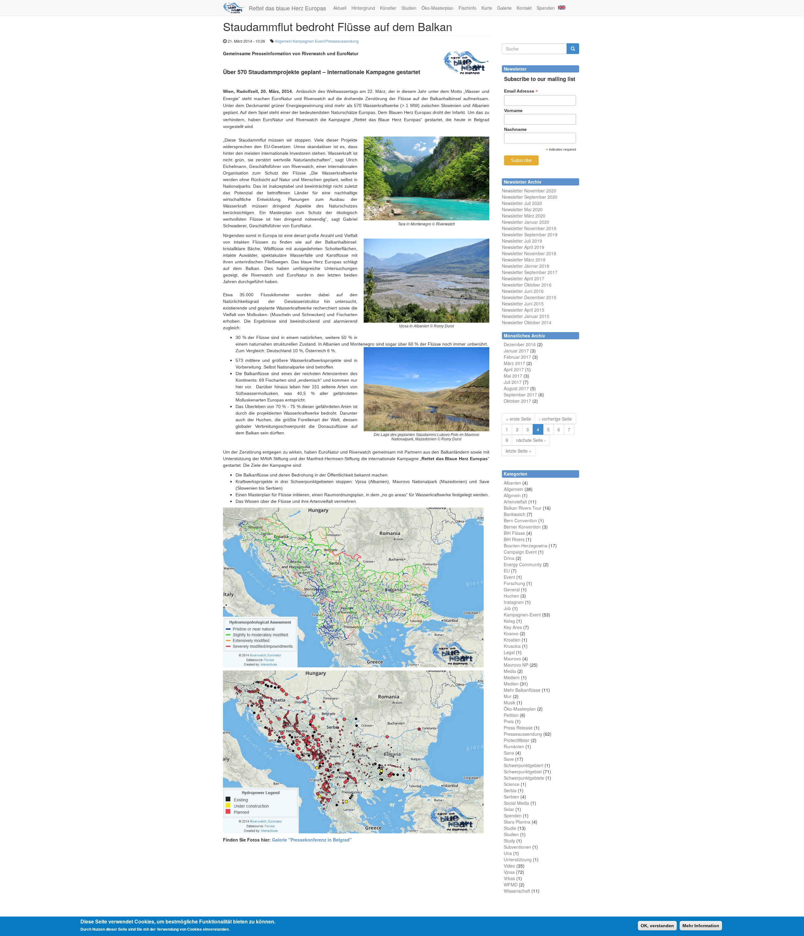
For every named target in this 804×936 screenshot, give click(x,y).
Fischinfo (467, 8)
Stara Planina (517, 822)
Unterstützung (518, 859)
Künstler (388, 8)
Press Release (518, 727)
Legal (509, 652)
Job (507, 608)
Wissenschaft (517, 891)
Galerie (504, 8)
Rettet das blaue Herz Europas (287, 8)
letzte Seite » (518, 451)
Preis (509, 721)
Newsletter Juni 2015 (523, 303)
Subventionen (517, 847)
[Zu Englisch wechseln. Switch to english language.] (561, 7)
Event (509, 577)
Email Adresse (521, 91)
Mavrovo (512, 658)
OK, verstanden (657, 925)
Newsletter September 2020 (529, 197)
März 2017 (514, 363)
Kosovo (511, 633)
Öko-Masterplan (437, 8)
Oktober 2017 (517, 401)
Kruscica (512, 646)
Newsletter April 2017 (523, 278)
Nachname (515, 129)
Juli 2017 (513, 382)
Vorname (513, 110)
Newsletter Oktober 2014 (526, 322)
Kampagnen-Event (309, 41)
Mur (508, 696)
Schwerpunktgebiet (523, 771)
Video (509, 866)
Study (509, 840)
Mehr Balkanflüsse (522, 690)
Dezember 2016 (520, 344)
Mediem (512, 677)
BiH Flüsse (514, 533)
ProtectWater (517, 740)
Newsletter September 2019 (529, 234)
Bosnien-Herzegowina (525, 545)
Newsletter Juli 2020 (522, 203)
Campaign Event (520, 552)
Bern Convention (520, 520)
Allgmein (512, 495)
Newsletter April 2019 (523, 247)
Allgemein (283, 41)
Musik (509, 702)
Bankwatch (514, 514)
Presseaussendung (342, 41)
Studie (510, 828)
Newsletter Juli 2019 (522, 241)
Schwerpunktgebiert (523, 765)
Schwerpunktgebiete (524, 778)
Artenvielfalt (515, 501)
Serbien (511, 796)
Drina (509, 558)
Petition (511, 715)
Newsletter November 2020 (529, 190)
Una (508, 853)
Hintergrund (363, 8)
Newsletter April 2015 (523, 310)
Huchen (511, 596)
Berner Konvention (522, 527)
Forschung (514, 583)
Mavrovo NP (516, 665)
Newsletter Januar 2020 (525, 222)
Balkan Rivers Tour (522, 508)
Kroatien (512, 640)
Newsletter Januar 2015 (525, 316)
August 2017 (516, 388)
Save (509, 759)
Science (511, 784)
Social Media (516, 803)
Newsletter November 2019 (529, 228)
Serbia (510, 790)
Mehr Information (700, 925)
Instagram (514, 602)
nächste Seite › (531, 440)
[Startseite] (236, 8)
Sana (509, 753)
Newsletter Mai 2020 (522, 209)
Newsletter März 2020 (524, 215)
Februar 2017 (517, 357)
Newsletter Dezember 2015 (529, 297)
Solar (509, 809)
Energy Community (523, 564)
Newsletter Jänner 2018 (525, 266)
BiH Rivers (514, 539)
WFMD (511, 884)
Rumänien (514, 746)
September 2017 (520, 394)
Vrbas (509, 878)
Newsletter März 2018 (524, 259)
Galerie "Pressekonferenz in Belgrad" (312, 839)
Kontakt (524, 8)
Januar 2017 (516, 350)
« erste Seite (518, 419)
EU (507, 571)
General (512, 589)
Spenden (546, 8)
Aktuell (339, 8)
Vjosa (509, 872)
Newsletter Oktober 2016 (526, 285)
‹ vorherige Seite (555, 419)
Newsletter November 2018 (529, 253)
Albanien (512, 483)
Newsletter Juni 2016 (523, 291)
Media (510, 671)
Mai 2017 (513, 376)
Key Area (513, 627)
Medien (511, 683)
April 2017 (514, 369)
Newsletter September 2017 (529, 272)
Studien (408, 8)
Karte (486, 8)
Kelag (509, 621)
